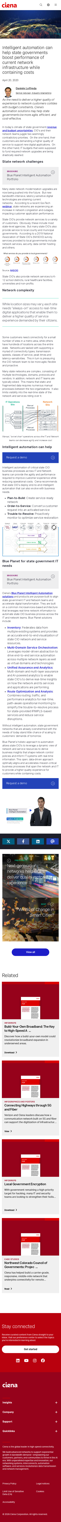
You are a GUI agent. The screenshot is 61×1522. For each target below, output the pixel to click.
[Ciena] (10, 1383)
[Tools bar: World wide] (48, 5)
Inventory (14, 627)
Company (8, 1412)
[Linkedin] (17, 1360)
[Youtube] (26, 1360)
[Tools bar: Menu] (55, 5)
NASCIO (14, 270)
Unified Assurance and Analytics (30, 667)
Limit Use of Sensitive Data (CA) (13, 1492)
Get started (30, 1349)
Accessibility (9, 1502)
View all (30, 952)
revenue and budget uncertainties (29, 128)
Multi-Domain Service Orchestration (32, 647)
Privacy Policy (9, 1484)
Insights (7, 1402)
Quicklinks (9, 1431)
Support (7, 1421)
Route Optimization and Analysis (30, 691)
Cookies (40, 1491)
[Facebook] (43, 1360)
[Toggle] (56, 1402)
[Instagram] (34, 1360)
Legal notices (42, 1484)
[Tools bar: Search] (40, 5)
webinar (7, 206)
